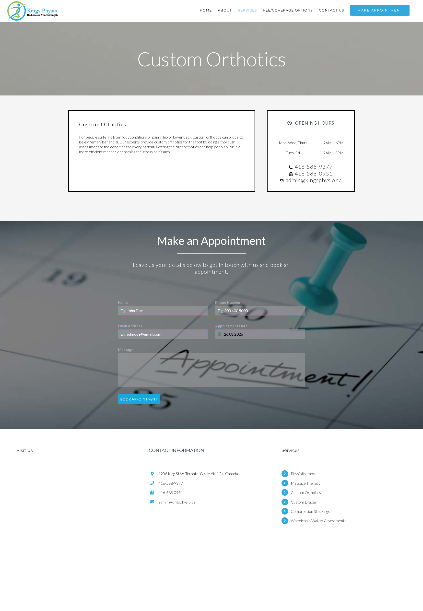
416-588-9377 (313, 166)
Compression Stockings (310, 511)
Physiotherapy (303, 473)
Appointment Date (232, 326)
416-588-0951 (313, 173)
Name (124, 302)
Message (125, 349)
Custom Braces (304, 502)
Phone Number (229, 302)
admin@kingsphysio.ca (314, 180)
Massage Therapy (305, 483)
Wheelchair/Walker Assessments (318, 520)
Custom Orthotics (306, 492)
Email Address (131, 326)
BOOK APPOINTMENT (138, 399)
